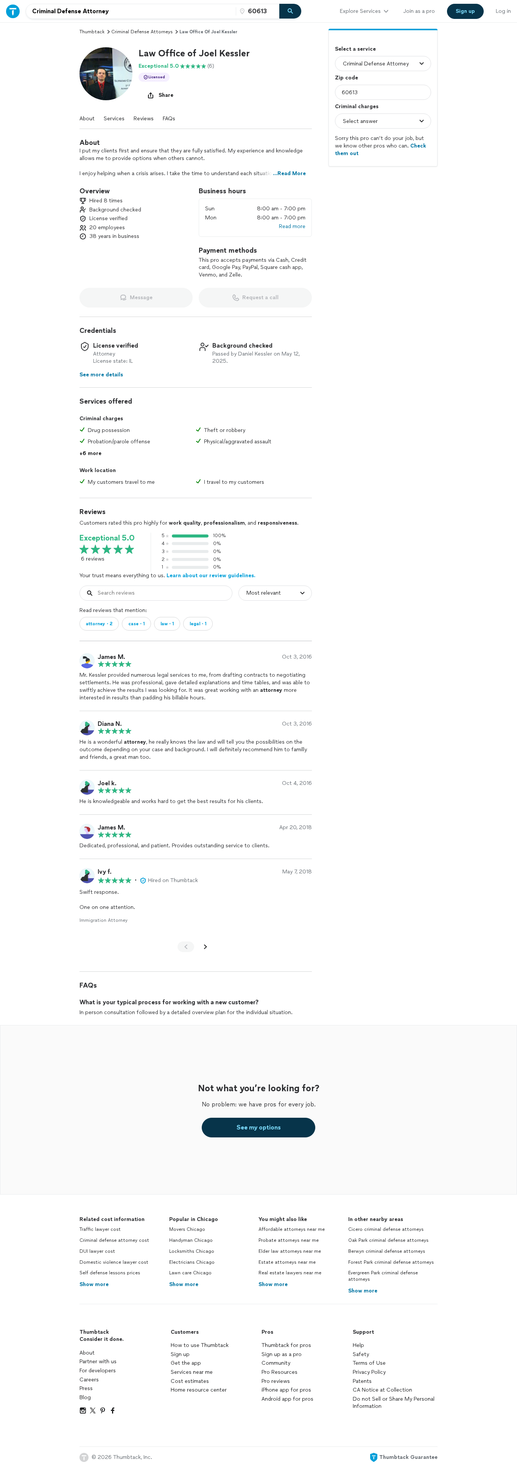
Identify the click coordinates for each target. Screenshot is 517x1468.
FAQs (169, 118)
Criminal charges (356, 106)
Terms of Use (369, 1363)
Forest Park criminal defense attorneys (391, 1262)
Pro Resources (279, 1372)
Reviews (144, 118)
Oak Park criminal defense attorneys (388, 1240)
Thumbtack (91, 31)
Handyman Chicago (191, 1240)
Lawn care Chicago (190, 1272)
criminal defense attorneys (142, 31)
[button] (105, 73)
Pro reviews (276, 1381)
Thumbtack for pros (286, 1345)
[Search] (290, 11)
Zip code (346, 78)
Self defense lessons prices (109, 1272)
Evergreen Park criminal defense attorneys (383, 1276)
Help (358, 1345)
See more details (101, 374)
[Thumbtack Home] (13, 11)
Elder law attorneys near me (289, 1251)
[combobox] (131, 11)
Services (114, 118)
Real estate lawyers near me (289, 1272)
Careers (89, 1379)
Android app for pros (287, 1399)
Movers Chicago (187, 1229)
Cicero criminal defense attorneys (386, 1229)
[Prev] (186, 946)
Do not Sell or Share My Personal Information (393, 1403)
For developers (97, 1370)
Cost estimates (190, 1381)
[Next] (205, 946)
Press (86, 1388)
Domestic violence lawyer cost (113, 1262)
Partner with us (98, 1361)
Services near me (192, 1372)
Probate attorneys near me (288, 1240)
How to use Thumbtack (200, 1345)
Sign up (180, 1354)
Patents (362, 1381)
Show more (94, 1284)
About (87, 118)
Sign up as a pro (282, 1354)
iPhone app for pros (286, 1390)
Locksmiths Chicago (191, 1251)
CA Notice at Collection (382, 1390)
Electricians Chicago (192, 1262)
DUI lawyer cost (97, 1251)
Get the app (186, 1363)
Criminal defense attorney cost (114, 1240)
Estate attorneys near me (287, 1262)
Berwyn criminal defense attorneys (386, 1251)
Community (276, 1363)
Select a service (355, 49)
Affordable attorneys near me (291, 1229)
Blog (85, 1397)
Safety (361, 1354)
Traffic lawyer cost (100, 1229)
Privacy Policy (369, 1372)
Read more (292, 226)
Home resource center (199, 1390)
